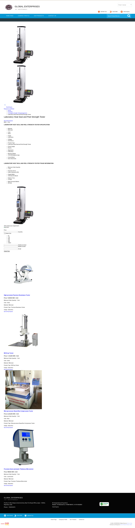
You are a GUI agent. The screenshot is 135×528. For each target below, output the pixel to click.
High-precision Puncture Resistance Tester (17, 295)
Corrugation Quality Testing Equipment (17, 113)
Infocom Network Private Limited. (126, 524)
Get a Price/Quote (8, 120)
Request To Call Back (9, 108)
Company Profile (23, 15)
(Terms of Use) (129, 523)
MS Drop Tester (9, 353)
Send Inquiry (9, 107)
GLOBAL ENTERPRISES (27, 7)
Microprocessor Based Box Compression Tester (18, 411)
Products (10, 111)
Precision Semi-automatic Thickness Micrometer (19, 469)
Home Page (9, 15)
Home (9, 110)
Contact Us (52, 15)
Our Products (39, 15)
